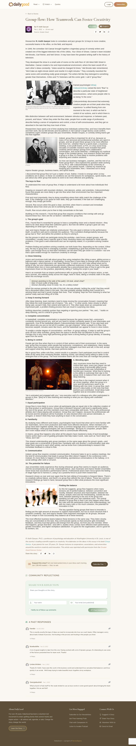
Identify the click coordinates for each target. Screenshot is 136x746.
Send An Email (107, 726)
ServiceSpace (76, 741)
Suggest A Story (108, 715)
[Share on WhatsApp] (108, 32)
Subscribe (121, 4)
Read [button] (35, 4)
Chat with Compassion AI (78, 722)
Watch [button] (47, 4)
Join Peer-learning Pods (78, 718)
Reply (33, 639)
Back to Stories (33, 14)
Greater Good (44, 32)
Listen (94, 26)
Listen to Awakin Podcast (78, 726)
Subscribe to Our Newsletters (80, 715)
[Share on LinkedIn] (104, 32)
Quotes (57, 4)
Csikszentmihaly (80, 88)
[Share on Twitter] (100, 32)
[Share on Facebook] (96, 32)
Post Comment (99, 610)
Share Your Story (108, 718)
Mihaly (93, 85)
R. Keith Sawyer (43, 27)
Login (109, 4)
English (105, 26)
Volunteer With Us (108, 722)
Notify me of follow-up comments (43, 610)
